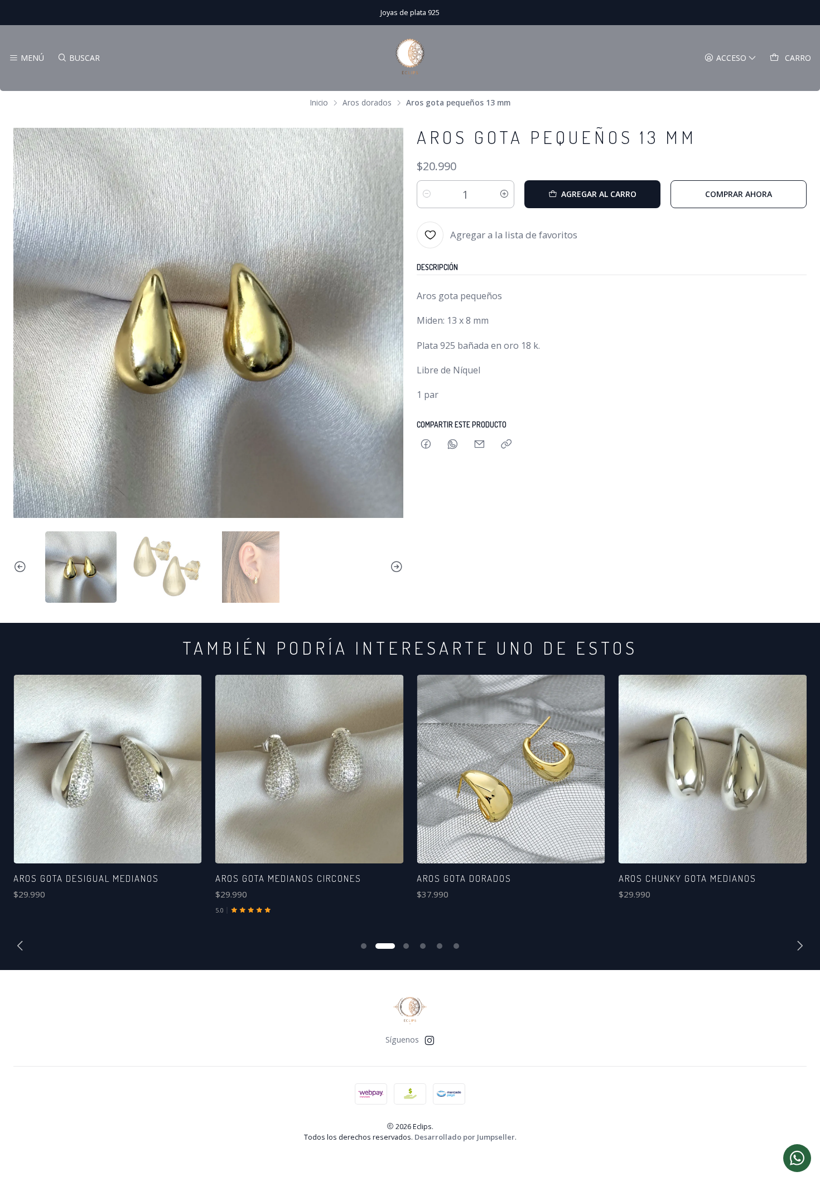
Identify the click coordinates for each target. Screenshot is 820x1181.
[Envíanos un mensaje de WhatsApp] (797, 1158)
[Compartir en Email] (479, 444)
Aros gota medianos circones (236, 878)
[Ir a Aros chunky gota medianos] (660, 769)
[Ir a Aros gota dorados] (459, 769)
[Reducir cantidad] (426, 194)
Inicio (319, 103)
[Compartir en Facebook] (426, 444)
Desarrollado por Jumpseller (464, 1137)
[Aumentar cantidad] (504, 194)
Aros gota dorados (412, 878)
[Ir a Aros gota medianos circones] (257, 769)
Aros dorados (367, 103)
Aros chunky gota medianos (635, 878)
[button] (365, 946)
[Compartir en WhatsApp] (452, 444)
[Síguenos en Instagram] (429, 1040)
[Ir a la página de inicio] (410, 58)
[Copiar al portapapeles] (506, 444)
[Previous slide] (21, 567)
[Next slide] (395, 567)
